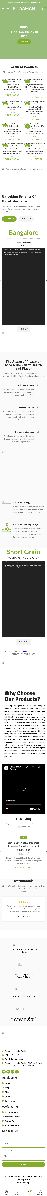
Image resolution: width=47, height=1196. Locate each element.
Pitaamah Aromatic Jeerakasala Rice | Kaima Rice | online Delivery (34, 151)
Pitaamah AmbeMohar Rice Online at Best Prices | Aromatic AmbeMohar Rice (12, 151)
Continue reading (23, 868)
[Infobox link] (23, 390)
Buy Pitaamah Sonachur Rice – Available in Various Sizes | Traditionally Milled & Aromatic (34, 88)
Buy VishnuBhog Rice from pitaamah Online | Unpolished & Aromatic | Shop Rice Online (34, 110)
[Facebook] (4, 1072)
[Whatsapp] (17, 1072)
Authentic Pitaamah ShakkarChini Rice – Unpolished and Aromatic (12, 87)
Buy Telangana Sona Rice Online (12, 108)
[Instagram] (8, 1072)
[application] (23, 286)
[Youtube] (12, 1072)
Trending (12, 92)
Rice (34, 94)
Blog (23, 838)
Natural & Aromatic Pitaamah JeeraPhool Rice (35, 132)
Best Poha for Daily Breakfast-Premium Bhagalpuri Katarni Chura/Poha (23, 846)
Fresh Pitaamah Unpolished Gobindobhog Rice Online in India (12, 131)
